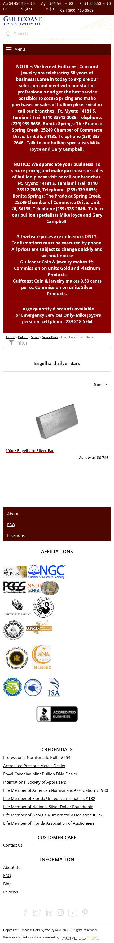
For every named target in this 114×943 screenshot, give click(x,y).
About (12, 513)
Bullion (23, 337)
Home (10, 337)
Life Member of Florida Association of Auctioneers (49, 823)
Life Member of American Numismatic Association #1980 (55, 790)
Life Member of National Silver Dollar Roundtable (48, 806)
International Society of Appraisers (34, 782)
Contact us (12, 845)
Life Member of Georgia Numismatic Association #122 (53, 814)
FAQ (11, 524)
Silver (35, 337)
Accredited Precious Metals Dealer (34, 765)
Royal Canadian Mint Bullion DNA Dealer (40, 773)
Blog (7, 883)
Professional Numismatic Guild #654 (37, 757)
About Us (11, 867)
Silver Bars (50, 337)
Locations (16, 535)
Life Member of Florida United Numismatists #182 (49, 798)
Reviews (10, 892)
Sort (99, 384)
